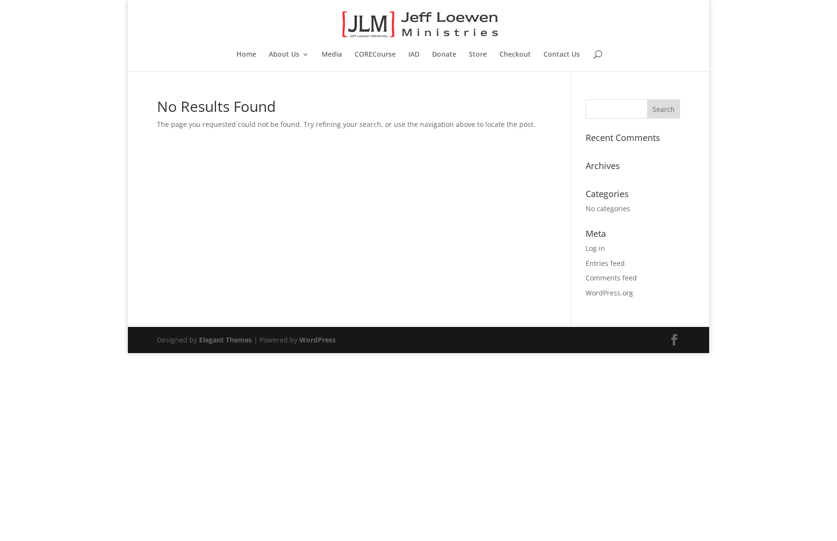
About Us (284, 55)
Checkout (515, 55)
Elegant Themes (225, 339)
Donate (444, 55)
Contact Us (561, 55)
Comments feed (611, 277)
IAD (413, 55)
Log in (595, 248)
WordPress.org (609, 292)
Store (478, 55)
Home (246, 55)
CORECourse (375, 55)
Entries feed (605, 263)
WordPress (317, 339)
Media (332, 55)
